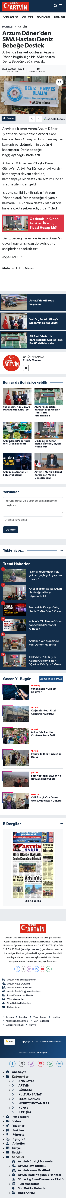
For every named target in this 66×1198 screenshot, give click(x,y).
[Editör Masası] (11, 362)
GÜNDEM (43, 16)
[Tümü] (61, 550)
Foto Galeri (20, 1116)
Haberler (7, 27)
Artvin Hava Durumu (18, 983)
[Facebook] (17, 969)
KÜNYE (23, 1107)
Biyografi (19, 1139)
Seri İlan (18, 1130)
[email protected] (31, 949)
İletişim (10, 1017)
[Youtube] (42, 969)
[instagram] (31, 1064)
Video (16, 1121)
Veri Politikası (41, 1021)
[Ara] (55, 6)
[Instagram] (30, 969)
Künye (32, 1025)
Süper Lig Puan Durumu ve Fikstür (41, 1179)
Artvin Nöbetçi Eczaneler (21, 979)
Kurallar (23, 1017)
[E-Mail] (26, 368)
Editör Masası (32, 360)
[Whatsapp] (49, 969)
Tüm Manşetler (15, 999)
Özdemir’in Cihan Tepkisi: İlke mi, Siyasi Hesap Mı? (47, 444)
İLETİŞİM (24, 1112)
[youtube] (41, 1064)
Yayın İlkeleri (40, 1017)
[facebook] (12, 1064)
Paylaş (10, 118)
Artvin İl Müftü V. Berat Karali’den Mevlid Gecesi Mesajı (48, 475)
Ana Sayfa (19, 1072)
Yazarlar (18, 1125)
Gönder (10, 529)
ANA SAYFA (10, 16)
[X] (23, 969)
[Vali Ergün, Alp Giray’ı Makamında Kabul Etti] (17, 396)
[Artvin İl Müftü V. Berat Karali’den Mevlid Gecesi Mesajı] (48, 461)
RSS (11, 1041)
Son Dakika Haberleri (19, 1003)
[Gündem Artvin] (15, 6)
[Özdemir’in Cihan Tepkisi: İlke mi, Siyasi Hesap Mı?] (48, 430)
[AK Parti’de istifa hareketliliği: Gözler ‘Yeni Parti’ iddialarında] (48, 396)
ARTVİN (27, 16)
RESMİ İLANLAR (29, 1098)
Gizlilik (56, 1017)
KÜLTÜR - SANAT (30, 1094)
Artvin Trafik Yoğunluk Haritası (24, 991)
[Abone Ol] (54, 119)
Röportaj (18, 1134)
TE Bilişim (42, 1052)
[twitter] (22, 1064)
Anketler (18, 1143)
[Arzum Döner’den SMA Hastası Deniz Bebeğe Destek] (33, 95)
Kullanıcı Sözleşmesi (17, 1021)
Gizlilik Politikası (15, 1025)
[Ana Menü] (60, 6)
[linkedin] (59, 1064)
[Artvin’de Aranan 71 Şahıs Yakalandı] (17, 461)
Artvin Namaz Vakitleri (19, 987)
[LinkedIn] (36, 969)
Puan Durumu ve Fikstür (20, 995)
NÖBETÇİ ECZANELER (33, 1103)
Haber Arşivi (14, 1007)
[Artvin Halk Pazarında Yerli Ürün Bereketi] (17, 430)
